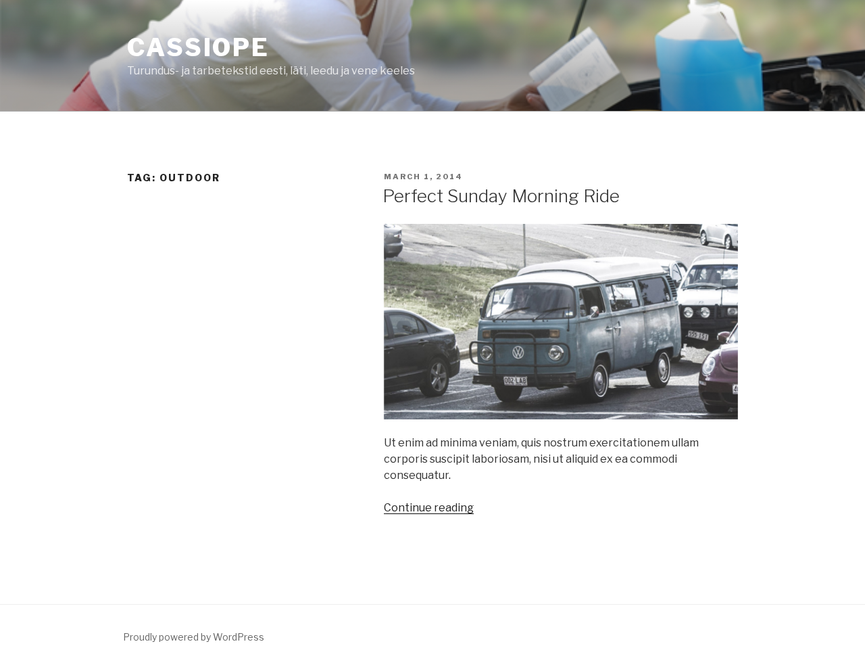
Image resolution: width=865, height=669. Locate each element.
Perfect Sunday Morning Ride (501, 195)
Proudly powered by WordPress (193, 637)
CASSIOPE (198, 47)
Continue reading (429, 507)
